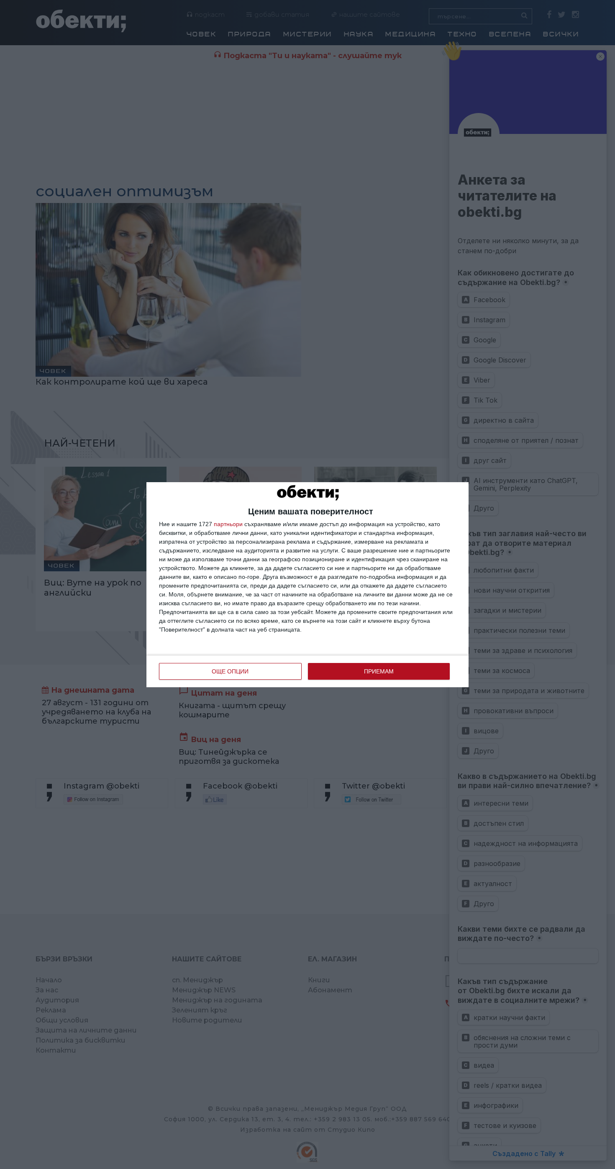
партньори (228, 524)
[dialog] (307, 584)
